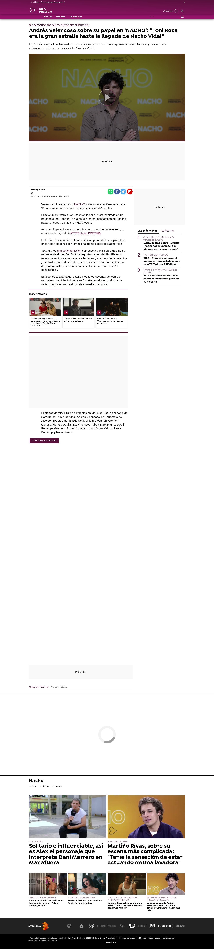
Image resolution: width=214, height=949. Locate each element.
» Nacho (53, 687)
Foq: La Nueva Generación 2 (53, 2)
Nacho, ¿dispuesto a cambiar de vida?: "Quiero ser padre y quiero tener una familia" (125, 906)
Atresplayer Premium (38, 687)
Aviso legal (110, 938)
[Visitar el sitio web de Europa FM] (142, 926)
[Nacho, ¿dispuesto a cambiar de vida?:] (127, 884)
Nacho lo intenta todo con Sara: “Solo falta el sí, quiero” (85, 901)
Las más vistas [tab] (148, 231)
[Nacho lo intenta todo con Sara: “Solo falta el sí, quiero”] (87, 884)
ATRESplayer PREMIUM (85, 233)
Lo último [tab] (168, 231)
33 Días (36, 2)
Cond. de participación (164, 938)
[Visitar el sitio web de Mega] (112, 926)
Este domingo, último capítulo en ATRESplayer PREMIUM (123, 898)
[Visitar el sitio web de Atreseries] (122, 926)
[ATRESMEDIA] (38, 926)
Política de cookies (145, 938)
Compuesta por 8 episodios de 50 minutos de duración (159, 238)
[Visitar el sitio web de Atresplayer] (166, 926)
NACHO (48, 17)
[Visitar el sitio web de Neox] (91, 926)
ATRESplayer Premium (44, 440)
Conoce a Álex (36, 841)
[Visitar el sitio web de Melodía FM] (152, 926)
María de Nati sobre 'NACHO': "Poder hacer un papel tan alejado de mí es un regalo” (161, 246)
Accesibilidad (111, 942)
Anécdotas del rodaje (117, 841)
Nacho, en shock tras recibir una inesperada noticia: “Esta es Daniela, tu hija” (46, 903)
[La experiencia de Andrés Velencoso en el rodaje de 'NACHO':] (166, 884)
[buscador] (182, 11)
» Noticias (62, 687)
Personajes (76, 17)
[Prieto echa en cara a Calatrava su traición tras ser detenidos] (112, 307)
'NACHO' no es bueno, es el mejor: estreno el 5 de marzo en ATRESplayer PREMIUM (161, 261)
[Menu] (182, 17)
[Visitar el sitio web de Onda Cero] (132, 926)
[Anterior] (30, 2)
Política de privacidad (126, 938)
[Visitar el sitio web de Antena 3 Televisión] (71, 926)
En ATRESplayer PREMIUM (155, 255)
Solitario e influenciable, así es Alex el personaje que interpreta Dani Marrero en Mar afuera (66, 854)
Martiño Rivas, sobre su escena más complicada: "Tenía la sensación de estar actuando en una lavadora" (145, 854)
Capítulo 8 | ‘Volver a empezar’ (43, 897)
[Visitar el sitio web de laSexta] (81, 926)
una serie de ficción (69, 250)
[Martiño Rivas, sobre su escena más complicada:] (146, 817)
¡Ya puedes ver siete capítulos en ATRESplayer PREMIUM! (162, 898)
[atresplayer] (169, 11)
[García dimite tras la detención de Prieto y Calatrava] (78, 307)
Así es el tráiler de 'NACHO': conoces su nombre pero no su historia (161, 278)
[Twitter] (31, 193)
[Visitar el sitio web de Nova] (101, 926)
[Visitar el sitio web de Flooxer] (180, 926)
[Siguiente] (183, 2)
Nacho (36, 781)
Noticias (60, 17)
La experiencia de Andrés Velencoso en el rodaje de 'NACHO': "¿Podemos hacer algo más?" (163, 907)
